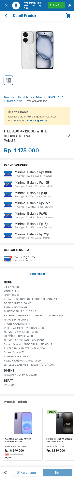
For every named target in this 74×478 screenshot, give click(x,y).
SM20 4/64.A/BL (55, 446)
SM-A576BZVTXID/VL (16, 446)
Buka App (56, 5)
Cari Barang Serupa (36, 120)
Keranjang (28, 472)
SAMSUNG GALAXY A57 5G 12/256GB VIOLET (18, 440)
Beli (57, 472)
